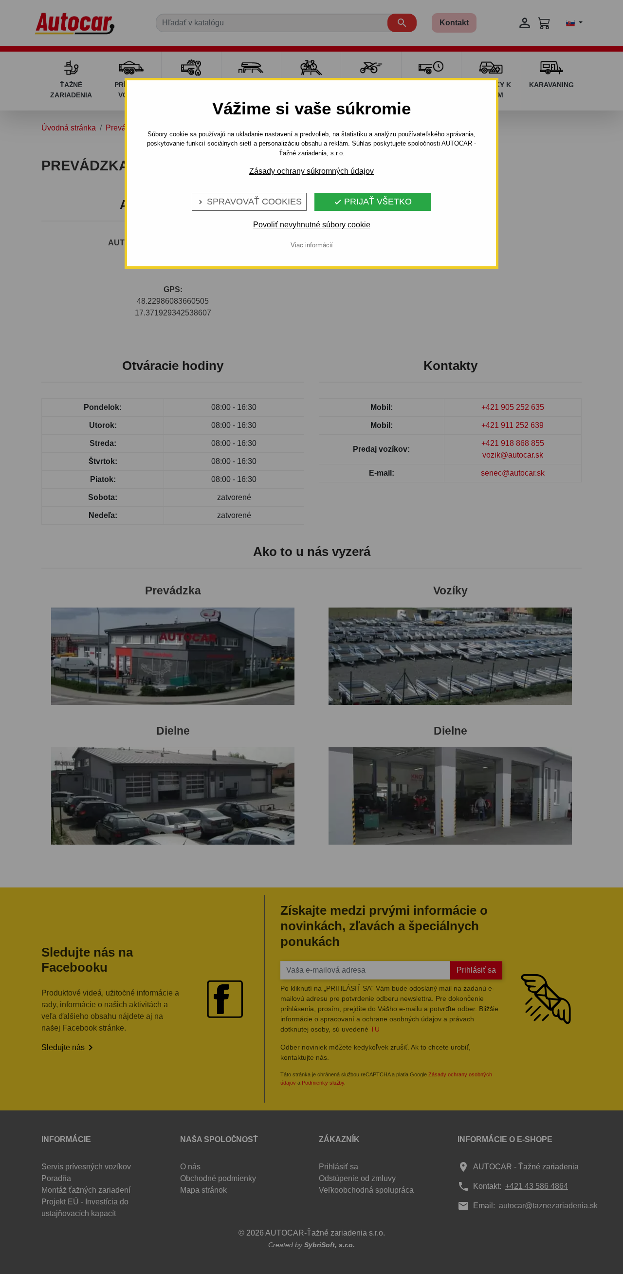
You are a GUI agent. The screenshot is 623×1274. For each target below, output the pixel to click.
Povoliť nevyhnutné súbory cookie (311, 225)
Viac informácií (312, 245)
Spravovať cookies (249, 201)
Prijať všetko (373, 201)
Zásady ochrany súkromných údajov (311, 171)
